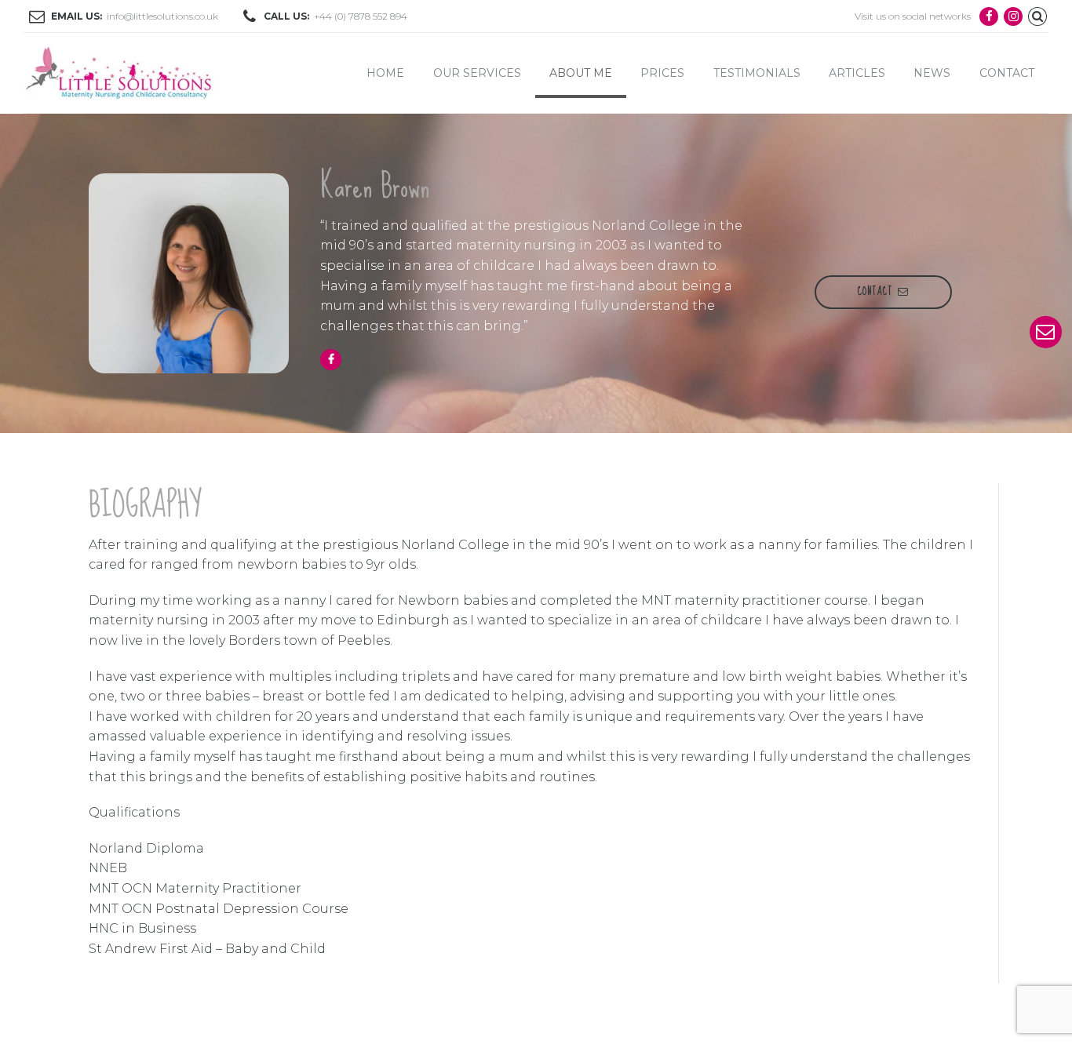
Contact (1006, 73)
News (931, 73)
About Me (580, 73)
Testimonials (756, 73)
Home (385, 73)
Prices (662, 73)
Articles (857, 73)
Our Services (477, 73)
